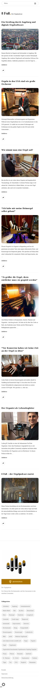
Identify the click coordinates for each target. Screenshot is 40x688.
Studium (34, 658)
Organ (25, 641)
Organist (33, 641)
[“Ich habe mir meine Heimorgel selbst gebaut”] (20, 229)
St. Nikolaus (6, 658)
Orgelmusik (12, 645)
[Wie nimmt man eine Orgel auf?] (20, 165)
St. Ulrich (15, 658)
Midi (4, 636)
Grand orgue (15, 619)
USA (16, 662)
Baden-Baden (6, 610)
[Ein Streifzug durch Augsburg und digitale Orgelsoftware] (20, 39)
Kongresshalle (24, 628)
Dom (4, 615)
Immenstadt (6, 623)
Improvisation (16, 623)
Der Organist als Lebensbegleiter (17, 408)
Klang (15, 628)
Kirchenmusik (7, 628)
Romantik (20, 653)
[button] (3, 684)
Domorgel (11, 615)
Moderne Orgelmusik (21, 636)
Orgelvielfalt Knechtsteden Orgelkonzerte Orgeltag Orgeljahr (20, 649)
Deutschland (30, 610)
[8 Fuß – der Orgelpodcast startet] (20, 490)
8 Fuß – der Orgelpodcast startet (17, 474)
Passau (5, 653)
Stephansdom (25, 658)
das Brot (21, 610)
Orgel (4, 645)
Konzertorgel (18, 632)
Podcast (12, 653)
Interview (26, 623)
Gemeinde (5, 619)
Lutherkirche (29, 632)
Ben (14, 610)
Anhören (4, 65)
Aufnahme (6, 606)
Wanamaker (32, 662)
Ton (10, 662)
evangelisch (30, 615)
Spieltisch (28, 653)
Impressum (4, 674)
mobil (10, 636)
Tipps (4, 662)
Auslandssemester (25, 606)
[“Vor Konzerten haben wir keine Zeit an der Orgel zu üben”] (20, 366)
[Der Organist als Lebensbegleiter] (20, 426)
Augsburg (14, 606)
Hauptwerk (25, 619)
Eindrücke (20, 615)
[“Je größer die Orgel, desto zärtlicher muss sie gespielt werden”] (20, 300)
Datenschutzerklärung (7, 677)
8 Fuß (5, 13)
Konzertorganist (7, 632)
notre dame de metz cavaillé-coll (12, 641)
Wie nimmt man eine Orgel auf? (17, 150)
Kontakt (3, 670)
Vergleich (23, 662)
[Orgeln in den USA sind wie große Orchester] (20, 102)
